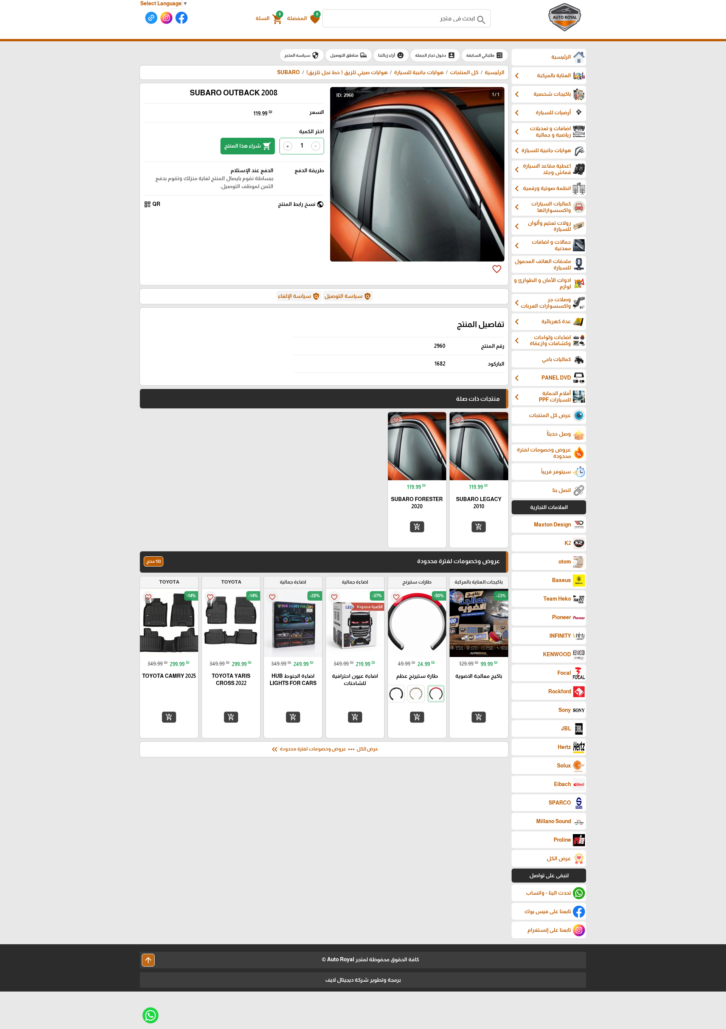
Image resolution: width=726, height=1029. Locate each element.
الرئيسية (494, 72)
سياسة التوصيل (347, 296)
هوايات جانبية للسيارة (419, 72)
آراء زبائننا (391, 55)
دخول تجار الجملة (435, 55)
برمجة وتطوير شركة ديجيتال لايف (363, 980)
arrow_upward (148, 960)
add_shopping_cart (478, 527)
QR (152, 204)
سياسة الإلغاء (299, 296)
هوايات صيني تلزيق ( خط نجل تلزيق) (347, 72)
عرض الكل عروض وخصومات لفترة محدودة (324, 749)
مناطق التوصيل (348, 55)
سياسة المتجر (301, 55)
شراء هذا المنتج (247, 146)
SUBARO (288, 72)
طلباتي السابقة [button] (484, 55)
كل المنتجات (464, 72)
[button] (303, 18)
